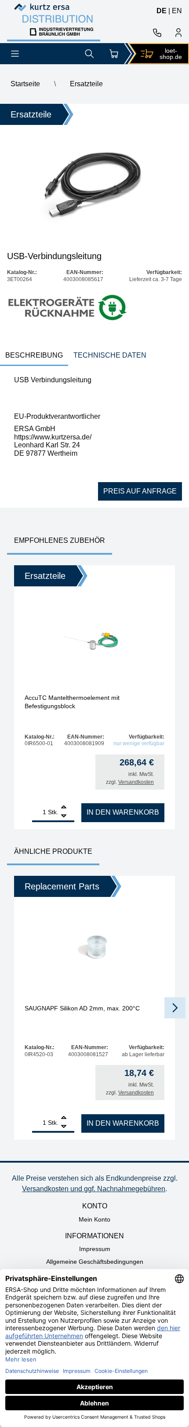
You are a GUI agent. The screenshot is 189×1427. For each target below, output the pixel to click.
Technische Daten (109, 355)
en (177, 11)
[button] (174, 1007)
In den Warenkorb (123, 812)
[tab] (34, 356)
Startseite (25, 84)
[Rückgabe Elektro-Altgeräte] (68, 308)
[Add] (63, 808)
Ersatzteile (86, 84)
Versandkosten (136, 782)
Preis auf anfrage (140, 491)
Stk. (53, 812)
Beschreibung (34, 355)
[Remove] (63, 816)
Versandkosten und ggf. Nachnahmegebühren (93, 1189)
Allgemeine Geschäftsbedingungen (94, 1261)
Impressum (94, 1248)
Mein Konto (94, 1219)
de (161, 11)
